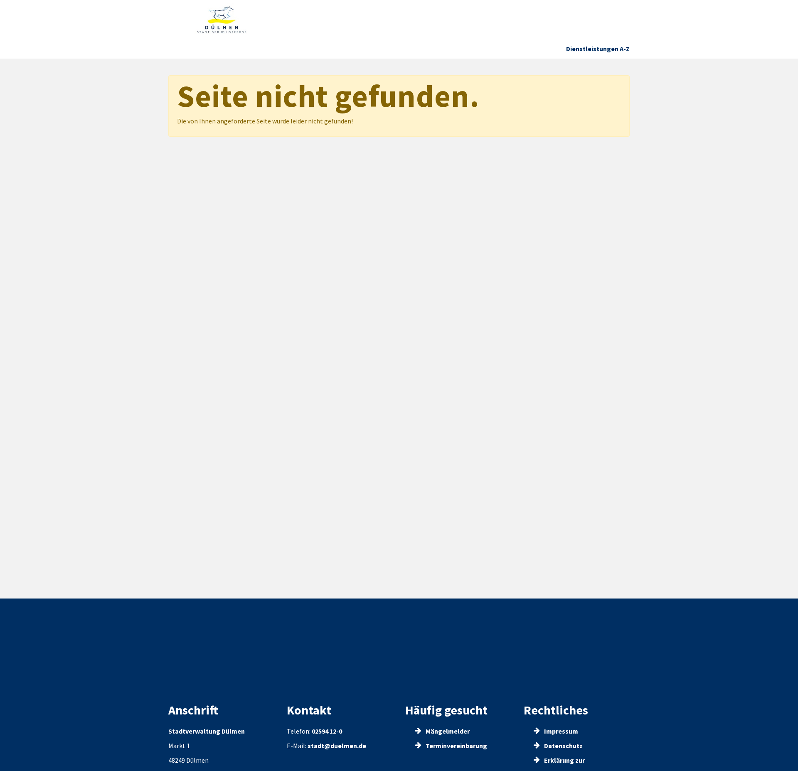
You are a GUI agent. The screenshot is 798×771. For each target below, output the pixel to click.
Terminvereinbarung (455, 745)
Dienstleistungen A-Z (598, 48)
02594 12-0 (327, 731)
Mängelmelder (447, 731)
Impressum (560, 731)
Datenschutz (563, 745)
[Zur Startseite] (221, 19)
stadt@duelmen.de (337, 745)
